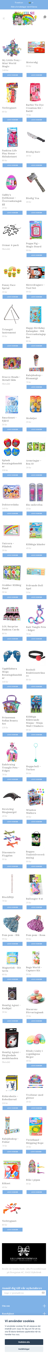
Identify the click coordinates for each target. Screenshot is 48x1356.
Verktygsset (9, 124)
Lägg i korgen (36, 1168)
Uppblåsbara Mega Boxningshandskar (12, 690)
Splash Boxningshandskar (12, 480)
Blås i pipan (33, 1196)
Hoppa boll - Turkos (33, 785)
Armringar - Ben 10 (33, 479)
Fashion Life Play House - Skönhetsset (9, 170)
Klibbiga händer (35, 561)
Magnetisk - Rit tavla (11, 986)
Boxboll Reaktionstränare (35, 689)
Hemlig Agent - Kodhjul (11, 1023)
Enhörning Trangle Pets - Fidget (10, 784)
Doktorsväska (10, 521)
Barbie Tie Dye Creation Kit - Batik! (35, 124)
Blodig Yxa (32, 214)
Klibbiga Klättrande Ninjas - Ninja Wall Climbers (34, 738)
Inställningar (24, 1349)
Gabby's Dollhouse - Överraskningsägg (11, 216)
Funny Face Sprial (8, 303)
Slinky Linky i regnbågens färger (34, 1070)
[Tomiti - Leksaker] (24, 26)
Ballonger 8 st (34, 915)
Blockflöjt (8, 913)
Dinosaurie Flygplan (8, 871)
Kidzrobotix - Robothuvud (10, 1114)
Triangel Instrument (9, 348)
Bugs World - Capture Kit (34, 986)
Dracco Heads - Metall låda (11, 395)
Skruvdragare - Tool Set (35, 303)
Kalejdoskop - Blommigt (34, 393)
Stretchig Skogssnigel (9, 827)
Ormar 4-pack (10, 261)
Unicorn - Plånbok (8, 562)
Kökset (6, 1200)
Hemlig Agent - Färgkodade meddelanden (11, 1072)
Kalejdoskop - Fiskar (10, 1157)
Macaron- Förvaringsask (34, 1027)
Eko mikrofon (34, 521)
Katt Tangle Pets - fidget (36, 645)
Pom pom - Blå (10, 951)
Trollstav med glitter (34, 1113)
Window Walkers (31, 828)
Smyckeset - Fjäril (9, 436)
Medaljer (31, 434)
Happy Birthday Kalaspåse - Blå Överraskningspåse (36, 349)
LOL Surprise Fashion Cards (10, 645)
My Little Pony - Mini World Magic (11, 80)
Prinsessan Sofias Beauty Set (10, 737)
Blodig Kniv (33, 168)
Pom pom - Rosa (35, 951)
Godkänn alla (24, 1342)
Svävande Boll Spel (34, 604)
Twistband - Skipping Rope (34, 1158)
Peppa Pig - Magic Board (33, 262)
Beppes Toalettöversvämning (35, 871)
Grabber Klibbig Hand (11, 603)
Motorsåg (32, 79)
